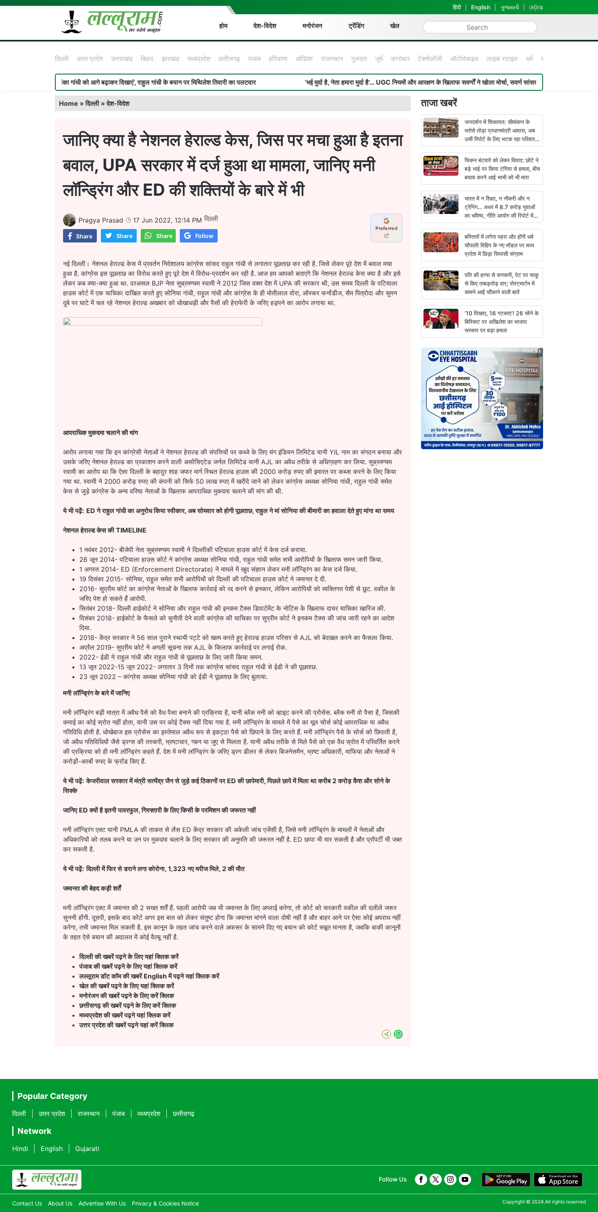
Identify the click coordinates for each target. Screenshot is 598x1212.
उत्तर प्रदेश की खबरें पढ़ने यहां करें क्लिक (126, 1025)
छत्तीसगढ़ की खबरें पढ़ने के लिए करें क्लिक (128, 1005)
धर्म (529, 59)
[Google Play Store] (506, 1180)
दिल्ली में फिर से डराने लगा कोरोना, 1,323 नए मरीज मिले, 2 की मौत (165, 869)
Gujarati (87, 1148)
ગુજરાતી (509, 7)
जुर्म (379, 59)
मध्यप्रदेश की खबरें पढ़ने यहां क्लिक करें (124, 1015)
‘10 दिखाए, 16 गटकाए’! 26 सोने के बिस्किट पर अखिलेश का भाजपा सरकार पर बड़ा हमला (502, 322)
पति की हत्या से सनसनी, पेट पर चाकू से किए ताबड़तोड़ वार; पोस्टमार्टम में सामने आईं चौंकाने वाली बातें (502, 283)
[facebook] (421, 1179)
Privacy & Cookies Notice (165, 1203)
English (480, 7)
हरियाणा (278, 59)
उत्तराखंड (122, 59)
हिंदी (457, 7)
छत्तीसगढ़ (229, 59)
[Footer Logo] (46, 1180)
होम (223, 26)
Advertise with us (102, 1203)
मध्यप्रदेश (199, 59)
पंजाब (254, 59)
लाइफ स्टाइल (502, 59)
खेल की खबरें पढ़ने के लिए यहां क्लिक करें (126, 986)
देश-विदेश (264, 26)
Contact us (27, 1203)
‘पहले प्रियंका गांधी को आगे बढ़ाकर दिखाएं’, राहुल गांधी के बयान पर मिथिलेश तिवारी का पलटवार (111, 82)
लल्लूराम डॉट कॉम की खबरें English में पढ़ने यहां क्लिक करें (149, 976)
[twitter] (435, 1179)
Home (68, 103)
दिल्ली (62, 59)
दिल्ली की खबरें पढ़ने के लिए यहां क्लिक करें (129, 956)
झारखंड (170, 59)
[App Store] (558, 1180)
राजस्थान (332, 59)
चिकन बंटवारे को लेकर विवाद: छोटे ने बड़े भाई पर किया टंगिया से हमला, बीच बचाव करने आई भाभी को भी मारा (502, 169)
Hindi (20, 1148)
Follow (204, 235)
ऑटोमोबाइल (464, 59)
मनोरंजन (312, 26)
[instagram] (450, 1179)
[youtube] (465, 1179)
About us (60, 1203)
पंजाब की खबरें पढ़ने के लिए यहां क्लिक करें (128, 966)
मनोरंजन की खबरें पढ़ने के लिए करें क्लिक (126, 995)
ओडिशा (304, 59)
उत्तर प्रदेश (90, 59)
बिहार (147, 59)
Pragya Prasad (101, 220)
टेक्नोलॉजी (430, 59)
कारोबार (400, 59)
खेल (394, 26)
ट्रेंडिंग (356, 26)
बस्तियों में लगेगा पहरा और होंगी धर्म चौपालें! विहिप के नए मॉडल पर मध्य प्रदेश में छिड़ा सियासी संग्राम (499, 245)
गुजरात (359, 59)
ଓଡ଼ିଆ (536, 7)
